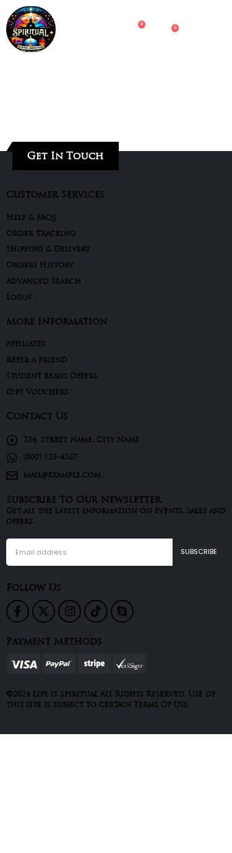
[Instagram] (69, 611)
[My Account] (111, 30)
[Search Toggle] (87, 29)
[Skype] (122, 611)
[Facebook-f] (17, 611)
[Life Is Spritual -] (31, 29)
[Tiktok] (95, 611)
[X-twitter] (43, 611)
